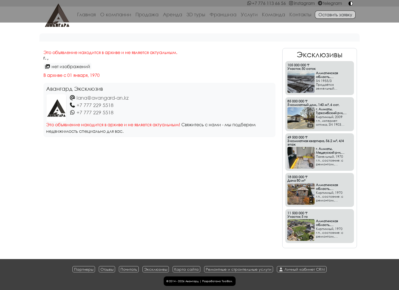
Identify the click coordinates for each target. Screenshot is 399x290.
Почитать (129, 269)
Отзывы (106, 269)
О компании (115, 14)
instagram (304, 3)
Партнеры (83, 269)
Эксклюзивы (155, 269)
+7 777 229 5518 (95, 105)
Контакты (300, 14)
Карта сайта (186, 269)
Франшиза (223, 14)
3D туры (195, 14)
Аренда (172, 14)
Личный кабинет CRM (304, 269)
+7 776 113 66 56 (269, 3)
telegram (332, 3)
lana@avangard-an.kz (103, 98)
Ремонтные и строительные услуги (238, 269)
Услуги (249, 14)
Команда (273, 14)
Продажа (147, 14)
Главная (86, 14)
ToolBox (227, 281)
